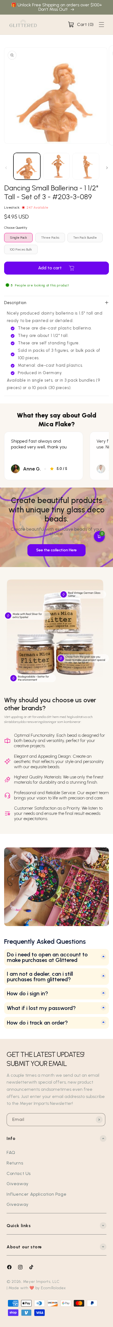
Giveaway (18, 1183)
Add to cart (50, 267)
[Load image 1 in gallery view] (26, 166)
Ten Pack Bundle (85, 238)
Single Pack (18, 238)
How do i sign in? (27, 993)
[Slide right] (107, 168)
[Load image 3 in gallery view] (85, 166)
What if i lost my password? (41, 1008)
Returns (15, 1163)
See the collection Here (56, 550)
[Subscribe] (99, 1119)
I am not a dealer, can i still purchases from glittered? (40, 976)
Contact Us (19, 1173)
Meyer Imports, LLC (41, 1281)
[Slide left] (6, 168)
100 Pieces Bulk (21, 249)
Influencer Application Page (36, 1194)
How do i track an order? (37, 1023)
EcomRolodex (53, 1288)
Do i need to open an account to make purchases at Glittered (47, 957)
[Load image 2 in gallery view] (56, 166)
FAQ (11, 1152)
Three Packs (50, 238)
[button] (81, 25)
